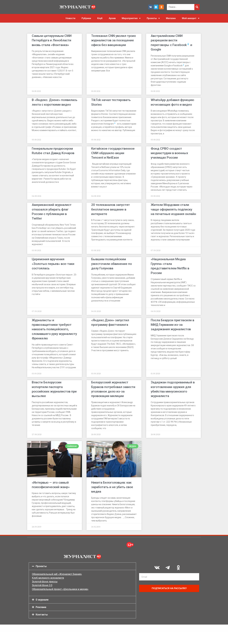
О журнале (42, 599)
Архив (112, 18)
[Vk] (150, 7)
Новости (70, 18)
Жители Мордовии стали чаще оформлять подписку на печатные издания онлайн (173, 209)
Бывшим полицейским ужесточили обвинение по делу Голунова (111, 263)
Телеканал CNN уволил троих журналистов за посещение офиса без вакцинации (113, 40)
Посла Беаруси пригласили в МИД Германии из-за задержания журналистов (172, 324)
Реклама (41, 607)
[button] (82, 566)
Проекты (152, 18)
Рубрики (86, 18)
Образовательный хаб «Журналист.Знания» (57, 574)
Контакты (42, 614)
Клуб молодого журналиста (48, 577)
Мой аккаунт (189, 18)
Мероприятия (130, 18)
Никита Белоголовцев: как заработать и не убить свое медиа (112, 487)
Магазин (171, 18)
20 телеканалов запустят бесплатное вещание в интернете (110, 209)
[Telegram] (156, 7)
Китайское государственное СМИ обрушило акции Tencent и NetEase (113, 153)
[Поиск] (197, 7)
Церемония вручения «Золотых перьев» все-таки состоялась (53, 263)
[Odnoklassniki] (161, 7)
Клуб (100, 18)
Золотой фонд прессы (45, 581)
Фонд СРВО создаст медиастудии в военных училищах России (169, 153)
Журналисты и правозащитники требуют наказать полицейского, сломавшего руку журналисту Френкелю (54, 329)
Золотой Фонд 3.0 (42, 585)
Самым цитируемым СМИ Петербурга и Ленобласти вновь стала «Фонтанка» (52, 40)
